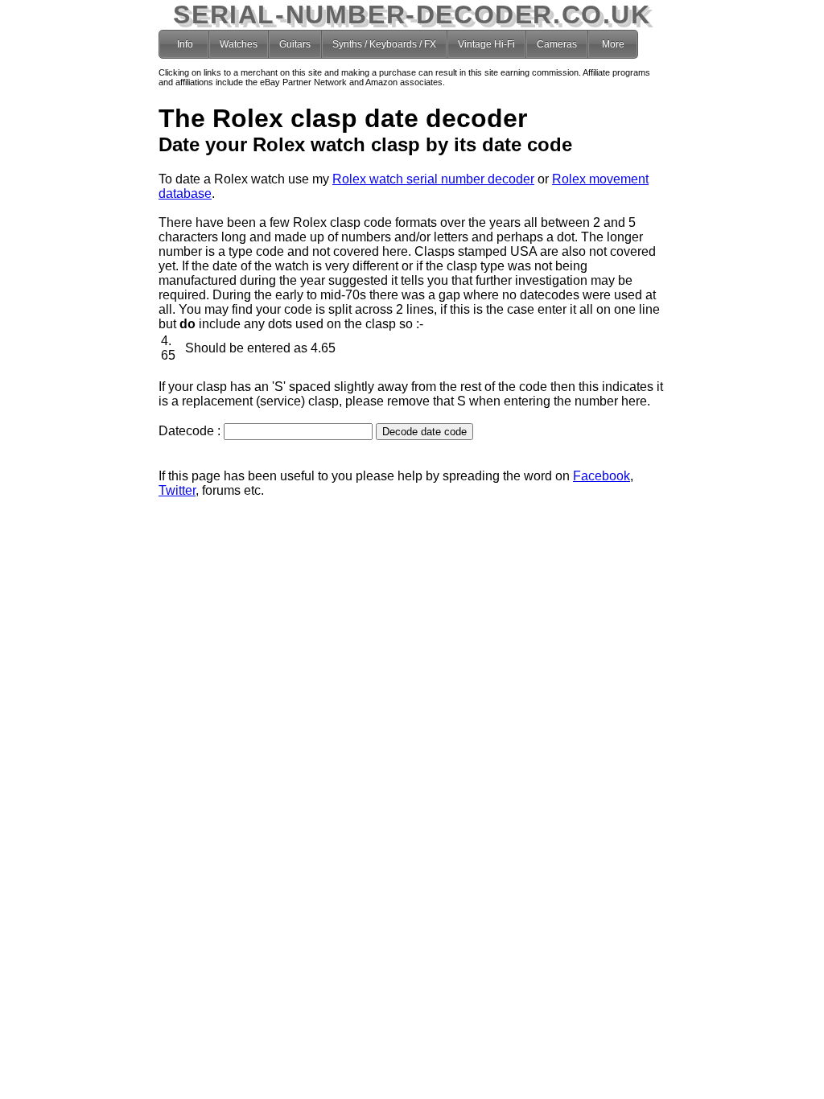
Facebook (601, 476)
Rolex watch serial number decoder (433, 179)
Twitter (177, 490)
